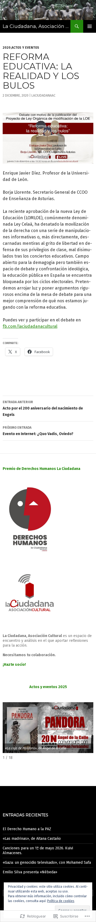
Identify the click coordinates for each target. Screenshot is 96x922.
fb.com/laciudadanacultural (30, 326)
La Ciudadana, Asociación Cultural (36, 26)
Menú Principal (89, 26)
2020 (7, 47)
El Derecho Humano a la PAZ (27, 829)
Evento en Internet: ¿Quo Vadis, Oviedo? (38, 431)
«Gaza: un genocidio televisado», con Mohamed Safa (47, 862)
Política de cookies (60, 901)
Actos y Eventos (25, 47)
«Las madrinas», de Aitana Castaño (32, 838)
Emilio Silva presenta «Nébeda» (30, 872)
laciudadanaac (43, 95)
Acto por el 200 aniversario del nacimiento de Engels (43, 408)
